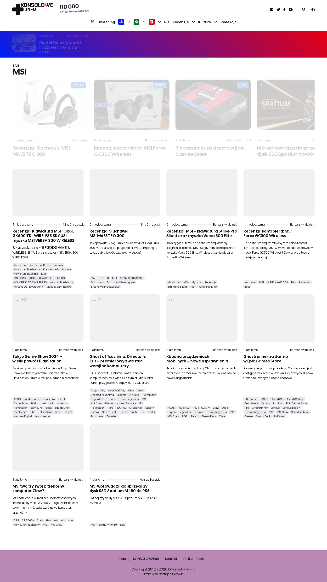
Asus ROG (184, 407)
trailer (151, 412)
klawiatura (20, 265)
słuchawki (97, 282)
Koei (43, 403)
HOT (242, 85)
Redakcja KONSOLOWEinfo (138, 558)
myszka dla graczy (61, 282)
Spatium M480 (108, 524)
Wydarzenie (42, 416)
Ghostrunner (260, 407)
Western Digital (23, 416)
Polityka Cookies (196, 558)
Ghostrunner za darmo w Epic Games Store (210, 151)
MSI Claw (96, 403)
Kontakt (171, 558)
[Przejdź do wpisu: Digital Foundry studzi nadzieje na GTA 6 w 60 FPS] (24, 43)
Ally (103, 390)
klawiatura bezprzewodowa (46, 265)
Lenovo (110, 399)
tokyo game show (49, 412)
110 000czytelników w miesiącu (74, 7)
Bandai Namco (32, 399)
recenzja (210, 282)
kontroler (250, 282)
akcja (94, 390)
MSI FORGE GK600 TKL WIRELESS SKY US (39, 278)
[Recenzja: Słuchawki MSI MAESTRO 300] (50, 105)
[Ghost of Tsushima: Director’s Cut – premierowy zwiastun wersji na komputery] (125, 318)
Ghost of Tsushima (102, 394)
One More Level (300, 412)
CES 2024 (28, 520)
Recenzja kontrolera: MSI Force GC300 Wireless (130, 151)
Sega (49, 407)
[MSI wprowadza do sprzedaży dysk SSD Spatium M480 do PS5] (125, 447)
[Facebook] (284, 9)
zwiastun (112, 416)
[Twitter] (278, 9)
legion (172, 412)
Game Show (21, 403)
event (61, 399)
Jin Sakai (135, 394)
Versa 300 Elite (207, 286)
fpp (247, 407)
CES (16, 520)
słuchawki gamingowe (121, 282)
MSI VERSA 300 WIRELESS (30, 282)
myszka (196, 282)
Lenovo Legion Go (128, 399)
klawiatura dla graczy (27, 269)
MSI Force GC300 (277, 282)
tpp (142, 412)
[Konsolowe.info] (32, 9)
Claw (131, 390)
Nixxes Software (126, 403)
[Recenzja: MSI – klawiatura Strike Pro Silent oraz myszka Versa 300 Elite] (201, 192)
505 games (251, 399)
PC (141, 403)
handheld (52, 520)
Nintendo (62, 403)
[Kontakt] (271, 9)
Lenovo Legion (291, 407)
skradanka (135, 407)
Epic (280, 403)
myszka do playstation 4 (28, 286)
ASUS (17, 399)
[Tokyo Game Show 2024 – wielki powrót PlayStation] (48, 318)
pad (293, 282)
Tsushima (97, 416)
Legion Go (96, 399)
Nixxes (109, 403)
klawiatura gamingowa (57, 269)
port (110, 407)
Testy (78, 85)
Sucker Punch (128, 412)
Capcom (50, 399)
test (192, 286)
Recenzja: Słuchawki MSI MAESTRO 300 (41, 151)
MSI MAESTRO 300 (131, 278)
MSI (43, 273)
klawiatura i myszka (26, 273)
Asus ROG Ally (116, 390)
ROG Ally (121, 407)
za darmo (279, 416)
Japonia (121, 394)
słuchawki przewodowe (105, 286)
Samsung (37, 407)
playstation (21, 407)
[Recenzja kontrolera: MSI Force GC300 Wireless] (131, 105)
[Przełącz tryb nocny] (313, 9)
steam (95, 412)
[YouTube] (291, 9)
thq (32, 412)
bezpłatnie (251, 403)
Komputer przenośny (27, 524)
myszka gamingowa (58, 286)
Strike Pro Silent (177, 286)
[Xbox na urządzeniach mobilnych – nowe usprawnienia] (201, 318)
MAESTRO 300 (100, 278)
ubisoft (67, 412)
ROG (184, 416)
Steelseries (20, 412)
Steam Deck (109, 412)
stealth (149, 407)
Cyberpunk (268, 403)
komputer (149, 394)
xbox (222, 416)
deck (140, 390)
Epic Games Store (296, 403)
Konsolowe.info (183, 569)
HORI (34, 403)
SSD (122, 524)
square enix (62, 407)
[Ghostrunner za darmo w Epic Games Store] (213, 105)
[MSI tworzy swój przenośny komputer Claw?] (48, 447)
